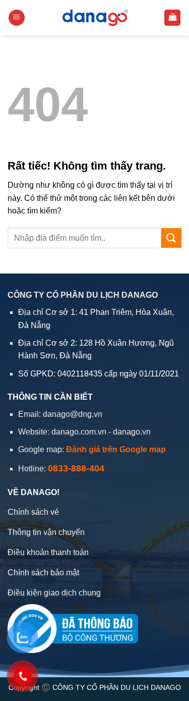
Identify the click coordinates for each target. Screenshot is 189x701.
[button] (17, 18)
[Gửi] (171, 238)
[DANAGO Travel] (94, 17)
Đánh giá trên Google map (116, 449)
